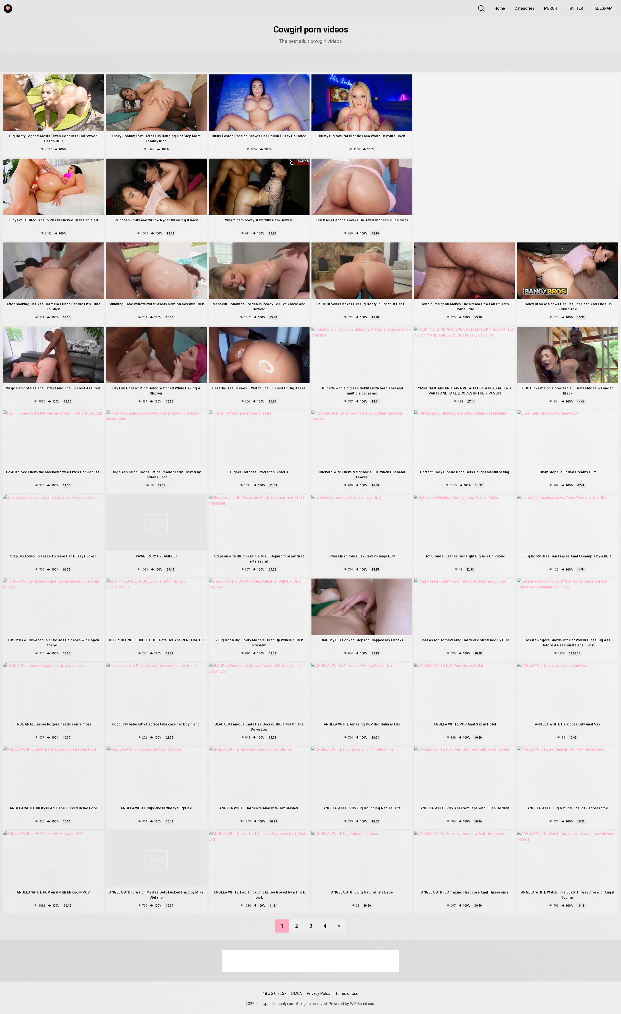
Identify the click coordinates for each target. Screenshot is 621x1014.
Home (499, 8)
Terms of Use (346, 993)
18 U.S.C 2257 (274, 993)
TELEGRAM (603, 8)
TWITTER (575, 8)
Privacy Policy (319, 993)
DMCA (296, 993)
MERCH (550, 8)
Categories (524, 8)
